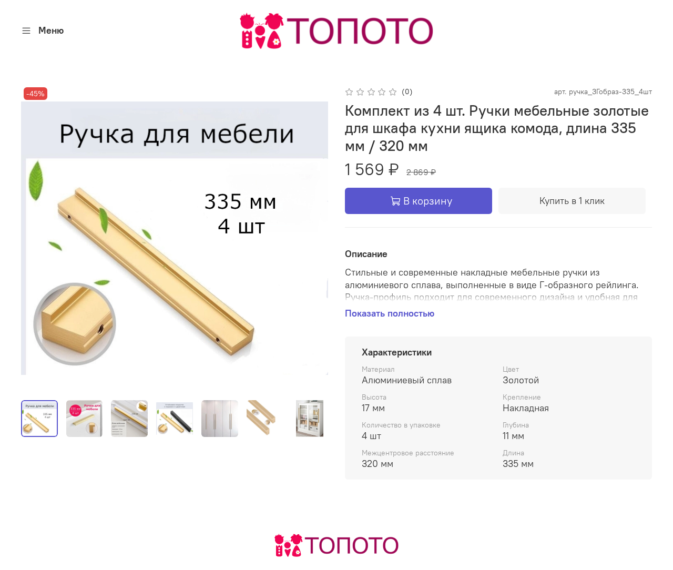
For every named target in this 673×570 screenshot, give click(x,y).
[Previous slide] (37, 238)
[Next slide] (311, 238)
